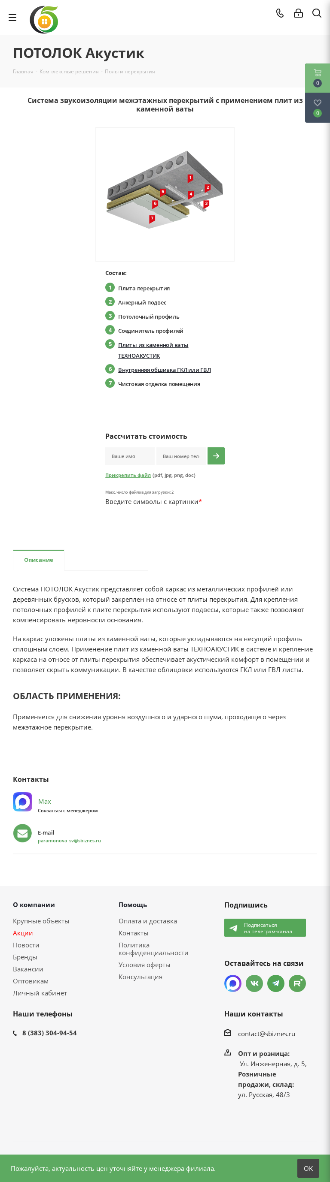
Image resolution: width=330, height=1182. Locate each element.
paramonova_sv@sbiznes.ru (69, 840)
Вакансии (28, 969)
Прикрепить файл (128, 475)
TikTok (297, 983)
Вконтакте (254, 983)
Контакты (134, 933)
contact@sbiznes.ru (266, 1033)
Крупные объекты (41, 921)
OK (308, 1168)
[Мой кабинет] (298, 13)
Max (44, 801)
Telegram (275, 983)
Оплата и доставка (148, 921)
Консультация (140, 976)
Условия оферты (145, 964)
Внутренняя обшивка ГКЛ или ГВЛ (164, 370)
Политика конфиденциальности (154, 949)
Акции (23, 933)
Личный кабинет (40, 993)
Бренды (25, 957)
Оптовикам (31, 981)
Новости (26, 945)
